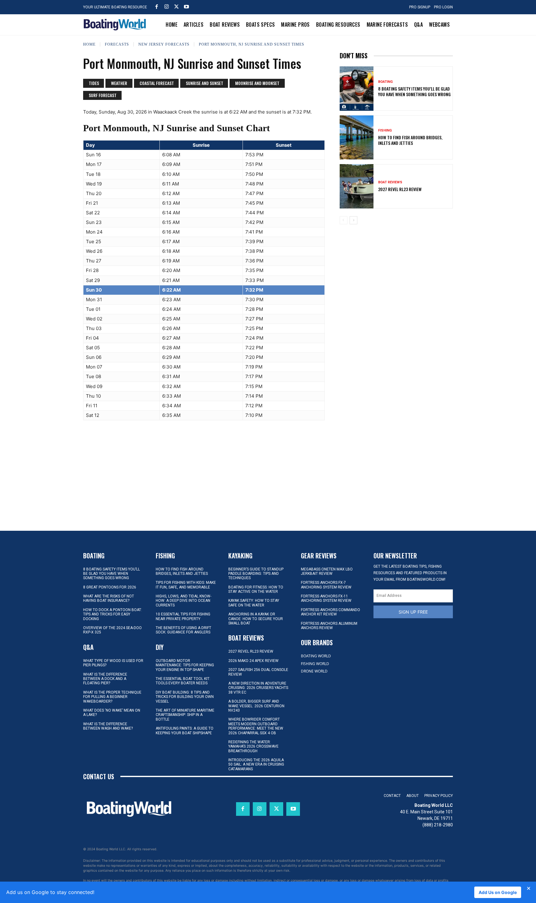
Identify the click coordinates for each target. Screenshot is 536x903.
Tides (94, 83)
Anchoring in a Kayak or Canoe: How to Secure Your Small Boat (255, 618)
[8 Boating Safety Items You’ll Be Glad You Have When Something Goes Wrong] (357, 88)
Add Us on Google (498, 892)
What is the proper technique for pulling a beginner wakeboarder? (112, 697)
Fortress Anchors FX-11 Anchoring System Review (326, 598)
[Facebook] (157, 6)
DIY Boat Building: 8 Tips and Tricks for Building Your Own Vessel (185, 697)
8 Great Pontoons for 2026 (109, 587)
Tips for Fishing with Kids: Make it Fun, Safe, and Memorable (186, 584)
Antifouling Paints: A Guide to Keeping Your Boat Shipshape (184, 730)
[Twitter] (176, 6)
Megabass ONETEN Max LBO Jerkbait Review (327, 571)
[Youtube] (186, 6)
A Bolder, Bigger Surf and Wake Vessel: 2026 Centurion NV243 (256, 706)
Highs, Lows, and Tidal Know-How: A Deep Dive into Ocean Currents (183, 600)
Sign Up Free (413, 612)
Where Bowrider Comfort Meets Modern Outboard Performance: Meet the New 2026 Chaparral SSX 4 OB (255, 726)
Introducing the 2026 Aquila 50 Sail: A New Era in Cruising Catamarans (256, 764)
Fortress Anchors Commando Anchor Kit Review (330, 612)
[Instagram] (167, 6)
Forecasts (117, 44)
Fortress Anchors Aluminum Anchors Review (329, 625)
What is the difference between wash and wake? (108, 726)
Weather (119, 83)
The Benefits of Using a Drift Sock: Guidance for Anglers (183, 630)
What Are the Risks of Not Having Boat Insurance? (108, 598)
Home (89, 44)
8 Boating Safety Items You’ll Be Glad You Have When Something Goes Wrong (414, 91)
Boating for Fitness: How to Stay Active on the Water (255, 589)
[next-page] (353, 220)
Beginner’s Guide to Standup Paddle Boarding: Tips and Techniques (256, 573)
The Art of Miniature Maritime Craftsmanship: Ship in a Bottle (185, 715)
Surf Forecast (103, 95)
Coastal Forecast (157, 83)
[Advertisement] (396, 272)
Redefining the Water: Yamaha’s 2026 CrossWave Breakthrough (253, 746)
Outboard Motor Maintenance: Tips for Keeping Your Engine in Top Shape (185, 665)
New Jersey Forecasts (164, 44)
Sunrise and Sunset (204, 83)
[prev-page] (343, 220)
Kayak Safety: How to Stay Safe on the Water (253, 602)
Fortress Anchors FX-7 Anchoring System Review (326, 584)
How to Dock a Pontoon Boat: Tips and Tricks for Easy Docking (112, 614)
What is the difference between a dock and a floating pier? (105, 679)
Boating (385, 81)
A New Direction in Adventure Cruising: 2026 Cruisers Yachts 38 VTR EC (258, 688)
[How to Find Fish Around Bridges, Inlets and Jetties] (357, 137)
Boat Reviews (390, 182)
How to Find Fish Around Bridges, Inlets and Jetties (410, 140)
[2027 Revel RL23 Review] (357, 186)
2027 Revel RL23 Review (400, 189)
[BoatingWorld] (116, 24)
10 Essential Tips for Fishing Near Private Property (183, 616)
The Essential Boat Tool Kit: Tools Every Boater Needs (183, 681)
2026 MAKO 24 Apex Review (253, 661)
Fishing (385, 130)
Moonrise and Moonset (257, 83)
